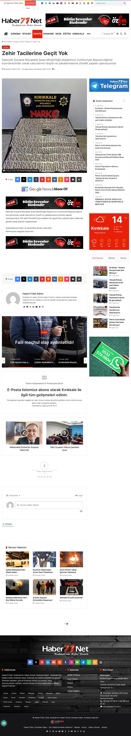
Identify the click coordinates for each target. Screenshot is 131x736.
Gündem (15, 33)
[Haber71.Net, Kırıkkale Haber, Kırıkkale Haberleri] (22, 21)
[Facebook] (17, 179)
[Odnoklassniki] (60, 179)
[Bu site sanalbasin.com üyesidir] (57, 723)
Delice (40, 693)
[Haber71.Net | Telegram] (109, 85)
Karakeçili (32, 698)
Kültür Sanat (7, 702)
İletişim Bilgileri (73, 691)
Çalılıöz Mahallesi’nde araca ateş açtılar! (44, 342)
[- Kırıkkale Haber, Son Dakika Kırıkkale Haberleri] (44, 208)
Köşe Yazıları (52, 698)
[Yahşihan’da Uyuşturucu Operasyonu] (100, 311)
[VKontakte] (54, 179)
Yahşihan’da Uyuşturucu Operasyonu (114, 310)
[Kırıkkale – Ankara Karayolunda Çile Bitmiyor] (100, 271)
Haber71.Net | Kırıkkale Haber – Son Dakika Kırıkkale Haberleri (48, 727)
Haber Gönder (94, 727)
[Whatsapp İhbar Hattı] (109, 357)
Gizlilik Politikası (73, 675)
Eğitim (67, 33)
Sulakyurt (6, 706)
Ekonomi (48, 33)
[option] (44, 342)
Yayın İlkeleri (72, 679)
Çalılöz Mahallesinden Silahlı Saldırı (15, 571)
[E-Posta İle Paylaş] (72, 179)
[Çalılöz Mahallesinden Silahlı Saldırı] (17, 559)
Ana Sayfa (7, 42)
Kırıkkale (78, 33)
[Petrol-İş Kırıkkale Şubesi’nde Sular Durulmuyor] (100, 323)
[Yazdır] (79, 179)
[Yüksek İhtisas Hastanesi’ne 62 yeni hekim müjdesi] (100, 283)
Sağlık (37, 702)
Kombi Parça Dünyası (72, 723)
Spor (58, 33)
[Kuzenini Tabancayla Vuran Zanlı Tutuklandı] (44, 559)
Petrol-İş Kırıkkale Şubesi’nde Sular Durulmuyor (117, 322)
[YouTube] (36, 306)
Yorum (123, 258)
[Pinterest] (42, 179)
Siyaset (26, 33)
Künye (70, 687)
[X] (23, 179)
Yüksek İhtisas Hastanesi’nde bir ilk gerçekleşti (116, 297)
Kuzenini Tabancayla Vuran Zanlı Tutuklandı (43, 571)
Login (80, 495)
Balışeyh (31, 693)
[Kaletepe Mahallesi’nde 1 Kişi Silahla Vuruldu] (17, 587)
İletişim (104, 727)
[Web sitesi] (24, 306)
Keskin (41, 698)
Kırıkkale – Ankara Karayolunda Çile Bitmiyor (117, 270)
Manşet (28, 702)
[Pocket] (66, 179)
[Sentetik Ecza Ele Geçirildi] (71, 587)
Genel (5, 698)
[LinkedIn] (29, 179)
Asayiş (37, 33)
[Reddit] (48, 179)
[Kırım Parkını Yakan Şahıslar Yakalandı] (71, 559)
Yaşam (26, 706)
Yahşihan (17, 706)
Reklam (70, 683)
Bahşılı (22, 693)
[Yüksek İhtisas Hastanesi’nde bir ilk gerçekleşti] (100, 298)
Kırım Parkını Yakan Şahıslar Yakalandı (68, 571)
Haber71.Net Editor (33, 293)
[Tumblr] (36, 179)
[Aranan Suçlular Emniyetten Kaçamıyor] (44, 587)
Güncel (111, 258)
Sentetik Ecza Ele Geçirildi (71, 598)
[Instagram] (42, 306)
